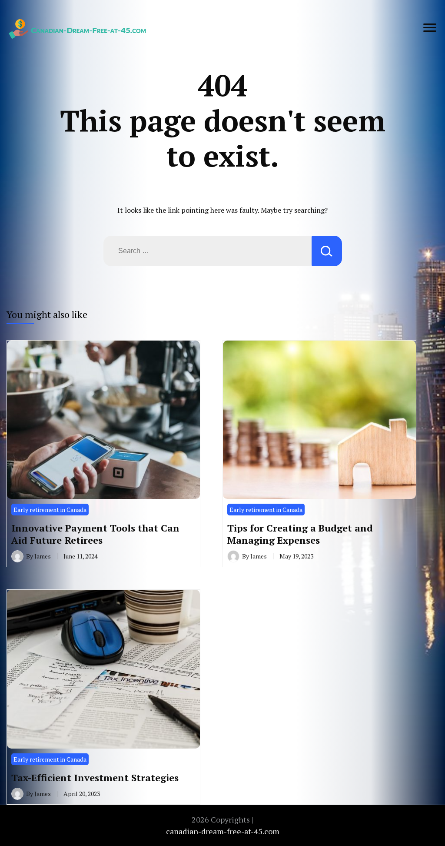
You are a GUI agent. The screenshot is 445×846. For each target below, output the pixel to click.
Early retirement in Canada (49, 509)
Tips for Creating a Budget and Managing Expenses (300, 534)
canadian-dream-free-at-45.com (222, 831)
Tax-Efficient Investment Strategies (95, 777)
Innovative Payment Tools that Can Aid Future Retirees (95, 534)
